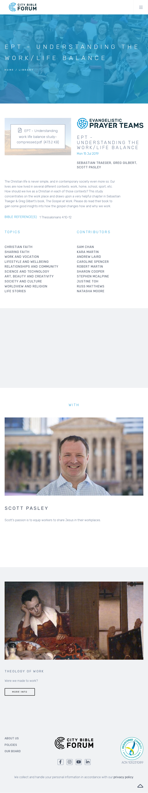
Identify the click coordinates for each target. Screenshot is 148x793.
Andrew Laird (89, 257)
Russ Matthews (90, 286)
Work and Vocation (22, 257)
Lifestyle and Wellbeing (27, 262)
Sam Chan (85, 247)
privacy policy (123, 777)
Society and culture (23, 281)
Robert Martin (90, 266)
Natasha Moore (90, 291)
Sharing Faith (17, 252)
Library (26, 70)
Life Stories (15, 291)
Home (9, 70)
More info (19, 691)
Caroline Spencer (93, 262)
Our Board (13, 751)
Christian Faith (19, 247)
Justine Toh (87, 281)
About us (12, 738)
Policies (11, 745)
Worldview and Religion (26, 286)
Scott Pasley (27, 508)
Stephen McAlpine (93, 276)
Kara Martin (88, 252)
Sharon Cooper (90, 271)
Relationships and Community (31, 266)
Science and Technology (27, 271)
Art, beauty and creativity (29, 276)
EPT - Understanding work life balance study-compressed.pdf (37, 136)
